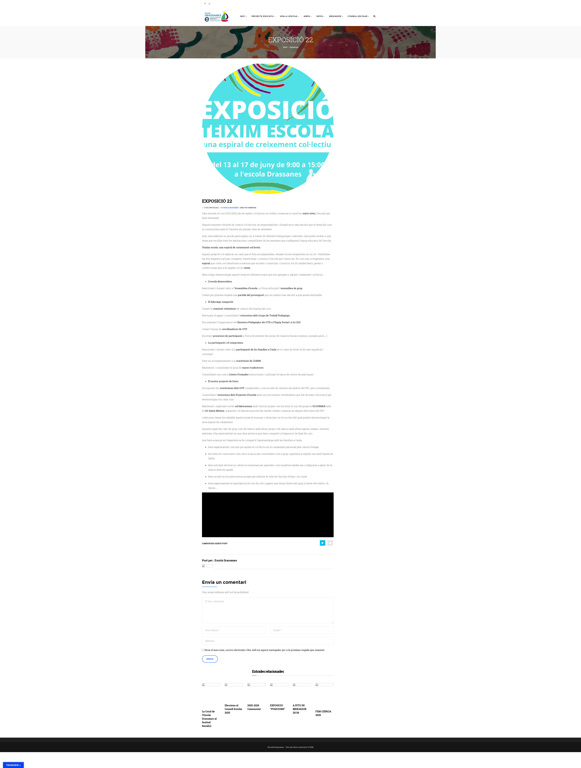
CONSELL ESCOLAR (358, 16)
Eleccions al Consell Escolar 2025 (233, 709)
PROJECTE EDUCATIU (262, 16)
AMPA (307, 16)
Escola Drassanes (230, 208)
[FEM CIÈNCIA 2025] (324, 695)
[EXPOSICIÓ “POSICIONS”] (279, 692)
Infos (319, 16)
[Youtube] (209, 3)
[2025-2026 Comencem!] (256, 692)
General (294, 47)
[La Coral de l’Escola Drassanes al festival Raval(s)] (211, 695)
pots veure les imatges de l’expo (274, 513)
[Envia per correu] (330, 543)
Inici (243, 16)
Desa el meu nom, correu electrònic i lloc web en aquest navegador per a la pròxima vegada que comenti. (265, 650)
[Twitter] (205, 3)
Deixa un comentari (248, 208)
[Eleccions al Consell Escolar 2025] (234, 692)
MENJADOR (335, 16)
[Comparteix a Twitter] (322, 543)
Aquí (227, 513)
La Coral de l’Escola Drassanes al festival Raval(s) (209, 718)
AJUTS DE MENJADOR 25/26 (299, 709)
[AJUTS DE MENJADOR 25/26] (302, 692)
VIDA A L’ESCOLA (289, 16)
